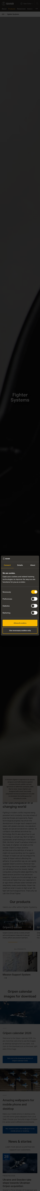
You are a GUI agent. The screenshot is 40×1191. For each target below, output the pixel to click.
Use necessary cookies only (20, 630)
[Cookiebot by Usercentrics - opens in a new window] (28, 558)
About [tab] (32, 565)
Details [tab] (20, 565)
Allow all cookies (20, 623)
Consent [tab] (7, 565)
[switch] (34, 599)
